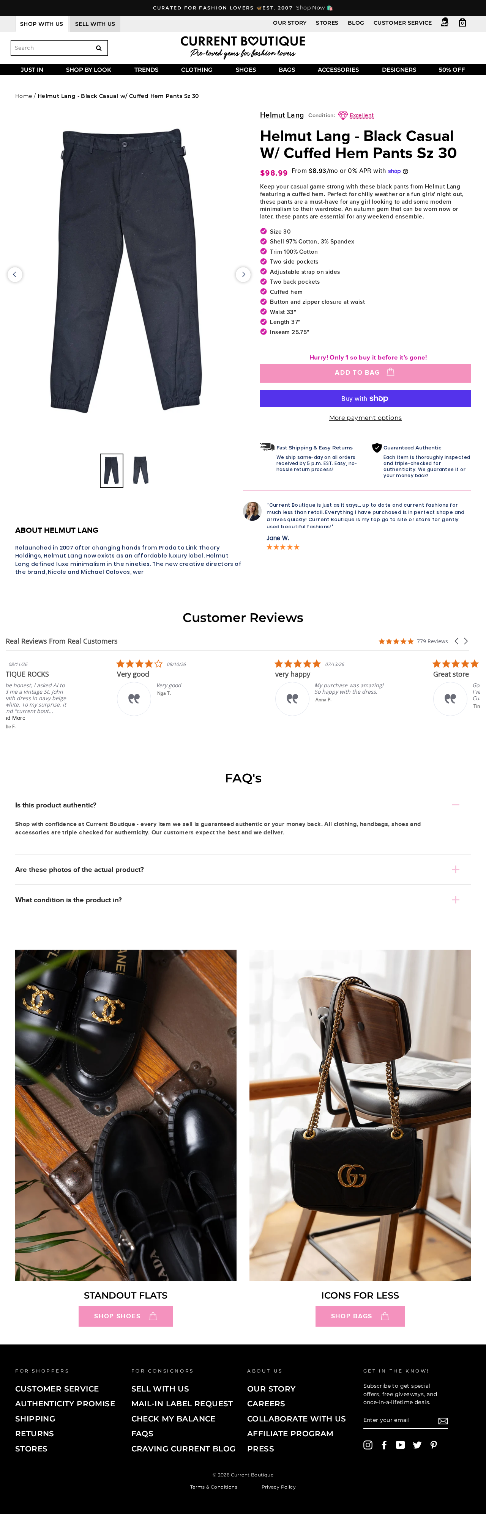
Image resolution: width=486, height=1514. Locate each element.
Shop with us (41, 23)
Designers (399, 69)
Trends (146, 69)
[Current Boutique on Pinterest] (433, 1445)
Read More (59, 717)
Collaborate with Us (296, 1418)
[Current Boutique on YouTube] (400, 1445)
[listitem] (63, 694)
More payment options (365, 417)
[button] (457, 641)
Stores (327, 22)
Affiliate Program (290, 1433)
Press (260, 1448)
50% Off (452, 69)
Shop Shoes (117, 1316)
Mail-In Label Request (182, 1403)
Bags (287, 69)
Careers (266, 1403)
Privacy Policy (279, 1486)
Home (23, 96)
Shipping (35, 1418)
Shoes (246, 69)
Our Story (290, 22)
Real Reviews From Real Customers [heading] (62, 641)
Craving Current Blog (183, 1448)
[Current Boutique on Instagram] (367, 1445)
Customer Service (403, 22)
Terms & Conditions (213, 1486)
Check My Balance (173, 1418)
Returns (34, 1433)
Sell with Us (160, 1388)
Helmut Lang (282, 115)
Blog (356, 22)
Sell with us (95, 23)
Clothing (197, 69)
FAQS (142, 1433)
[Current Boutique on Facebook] (384, 1445)
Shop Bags (351, 1316)
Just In (32, 69)
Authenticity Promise (65, 1403)
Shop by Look (88, 69)
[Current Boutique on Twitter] (417, 1445)
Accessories (338, 69)
